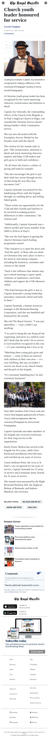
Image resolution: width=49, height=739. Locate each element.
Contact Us (13, 694)
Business (13, 664)
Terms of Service (14, 592)
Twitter (13, 717)
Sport (11, 669)
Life (11, 674)
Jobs (31, 659)
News (11, 659)
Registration (34, 693)
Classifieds (33, 664)
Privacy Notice (35, 698)
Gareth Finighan (12, 26)
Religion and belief (31, 502)
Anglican (32, 507)
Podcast (34, 722)
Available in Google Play (23, 612)
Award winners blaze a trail (26, 548)
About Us (13, 689)
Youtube (34, 712)
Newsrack (33, 679)
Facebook (13, 712)
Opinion (12, 679)
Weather (32, 669)
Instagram (14, 722)
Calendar (33, 674)
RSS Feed (34, 717)
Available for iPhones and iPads (24, 606)
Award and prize (14, 507)
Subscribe (13, 699)
